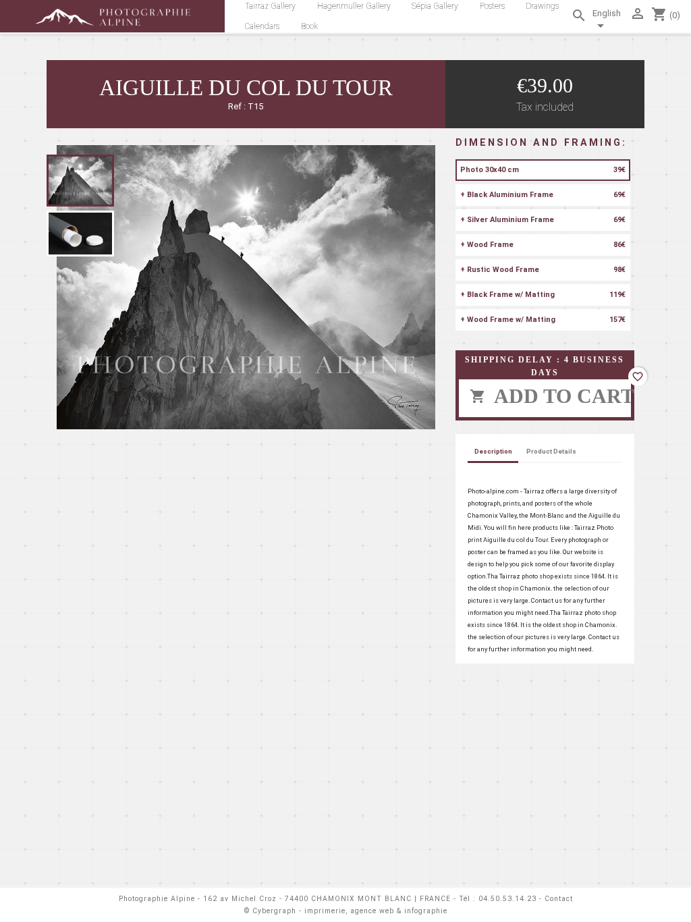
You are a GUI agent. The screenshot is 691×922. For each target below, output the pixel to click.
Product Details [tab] (551, 451)
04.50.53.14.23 (507, 898)
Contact (559, 898)
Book (309, 26)
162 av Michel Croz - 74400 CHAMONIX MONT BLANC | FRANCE (327, 898)
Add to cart (550, 396)
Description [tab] (493, 451)
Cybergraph (274, 910)
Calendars (262, 26)
